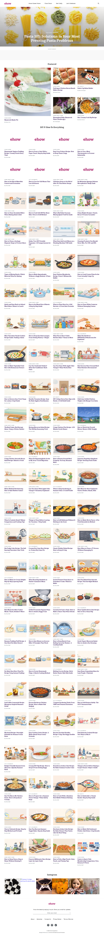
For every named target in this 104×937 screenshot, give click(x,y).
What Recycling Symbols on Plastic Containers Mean (38, 580)
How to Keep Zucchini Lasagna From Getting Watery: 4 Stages (39, 336)
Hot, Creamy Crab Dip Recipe (87, 117)
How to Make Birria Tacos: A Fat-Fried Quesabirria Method (89, 521)
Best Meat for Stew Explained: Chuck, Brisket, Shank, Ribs (88, 489)
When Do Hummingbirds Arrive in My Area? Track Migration (39, 459)
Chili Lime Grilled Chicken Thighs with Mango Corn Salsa (88, 400)
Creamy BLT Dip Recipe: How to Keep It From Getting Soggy (39, 767)
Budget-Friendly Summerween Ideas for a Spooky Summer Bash (14, 767)
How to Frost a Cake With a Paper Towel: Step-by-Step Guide (39, 152)
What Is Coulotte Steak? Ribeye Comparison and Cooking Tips (14, 521)
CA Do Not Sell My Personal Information (56, 932)
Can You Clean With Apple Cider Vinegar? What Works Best (63, 367)
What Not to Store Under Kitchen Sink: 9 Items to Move (63, 336)
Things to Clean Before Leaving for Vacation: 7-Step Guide (39, 521)
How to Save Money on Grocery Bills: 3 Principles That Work (39, 642)
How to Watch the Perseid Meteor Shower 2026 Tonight (87, 428)
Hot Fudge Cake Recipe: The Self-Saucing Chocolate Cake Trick (15, 549)
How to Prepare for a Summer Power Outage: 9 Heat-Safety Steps (39, 797)
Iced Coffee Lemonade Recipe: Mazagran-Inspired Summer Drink (14, 704)
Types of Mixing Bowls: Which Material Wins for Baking (14, 275)
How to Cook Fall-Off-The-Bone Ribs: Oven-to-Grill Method (39, 214)
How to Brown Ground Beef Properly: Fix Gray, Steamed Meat (62, 460)
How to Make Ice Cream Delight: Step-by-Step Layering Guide (15, 580)
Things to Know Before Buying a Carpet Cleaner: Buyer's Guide (88, 767)
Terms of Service (68, 919)
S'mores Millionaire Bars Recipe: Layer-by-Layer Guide (40, 860)
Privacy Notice (57, 919)
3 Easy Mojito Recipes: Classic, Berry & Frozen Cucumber (88, 214)
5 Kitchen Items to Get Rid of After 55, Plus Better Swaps (62, 182)
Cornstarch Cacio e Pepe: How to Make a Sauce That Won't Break (64, 610)
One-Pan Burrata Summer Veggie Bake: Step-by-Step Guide (39, 830)
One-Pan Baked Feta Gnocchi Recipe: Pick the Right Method (88, 580)
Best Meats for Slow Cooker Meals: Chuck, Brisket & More (14, 610)
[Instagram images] (12, 886)
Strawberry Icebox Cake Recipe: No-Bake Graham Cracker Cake (63, 767)
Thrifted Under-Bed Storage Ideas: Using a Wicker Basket (14, 428)
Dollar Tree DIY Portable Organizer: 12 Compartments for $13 (40, 243)
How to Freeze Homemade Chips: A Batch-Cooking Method (39, 672)
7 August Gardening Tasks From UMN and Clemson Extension (64, 703)
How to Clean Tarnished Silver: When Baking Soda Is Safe (14, 214)
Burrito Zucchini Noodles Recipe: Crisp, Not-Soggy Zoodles (64, 733)
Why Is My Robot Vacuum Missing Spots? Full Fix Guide (63, 214)
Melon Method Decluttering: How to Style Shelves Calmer (13, 489)
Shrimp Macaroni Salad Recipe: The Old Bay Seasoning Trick (39, 428)
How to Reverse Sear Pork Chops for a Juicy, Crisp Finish (15, 400)
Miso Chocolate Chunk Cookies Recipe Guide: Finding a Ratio (14, 336)
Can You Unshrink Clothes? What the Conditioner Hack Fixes (38, 367)
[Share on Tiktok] (56, 925)
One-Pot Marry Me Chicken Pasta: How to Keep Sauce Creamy (13, 797)
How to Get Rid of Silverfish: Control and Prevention (13, 182)
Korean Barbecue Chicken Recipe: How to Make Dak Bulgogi (37, 704)
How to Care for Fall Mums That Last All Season (39, 182)
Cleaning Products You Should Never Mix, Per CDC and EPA (88, 242)
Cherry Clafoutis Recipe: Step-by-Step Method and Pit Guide (15, 830)
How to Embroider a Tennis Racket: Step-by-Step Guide (87, 797)
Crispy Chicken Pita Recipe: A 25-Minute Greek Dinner (64, 428)
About (32, 919)
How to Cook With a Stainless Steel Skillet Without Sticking (63, 797)
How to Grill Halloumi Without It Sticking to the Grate (64, 521)
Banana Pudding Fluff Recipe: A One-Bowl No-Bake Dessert (15, 642)
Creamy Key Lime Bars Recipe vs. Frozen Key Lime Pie (39, 549)
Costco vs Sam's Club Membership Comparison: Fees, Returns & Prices (88, 861)
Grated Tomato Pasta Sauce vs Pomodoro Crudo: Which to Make (63, 581)
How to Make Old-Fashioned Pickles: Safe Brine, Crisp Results (89, 830)
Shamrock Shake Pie (11, 120)
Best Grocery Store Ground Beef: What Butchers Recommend (88, 367)
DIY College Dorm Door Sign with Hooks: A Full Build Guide (64, 400)
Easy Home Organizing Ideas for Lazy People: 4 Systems (88, 672)
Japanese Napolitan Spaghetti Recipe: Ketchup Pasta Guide (87, 459)
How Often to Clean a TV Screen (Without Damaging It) (88, 549)
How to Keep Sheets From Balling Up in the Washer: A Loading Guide (62, 643)
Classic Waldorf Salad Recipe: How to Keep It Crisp (63, 549)
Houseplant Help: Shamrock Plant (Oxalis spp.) (62, 118)
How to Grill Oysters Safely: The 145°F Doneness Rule (88, 703)
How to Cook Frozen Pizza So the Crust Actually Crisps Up (88, 275)
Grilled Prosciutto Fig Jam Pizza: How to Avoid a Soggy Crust (39, 610)
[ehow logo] (7, 3)
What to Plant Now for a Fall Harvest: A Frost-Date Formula (63, 305)
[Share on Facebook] (52, 925)
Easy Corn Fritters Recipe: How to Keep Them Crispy (63, 152)
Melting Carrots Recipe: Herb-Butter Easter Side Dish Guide (63, 672)
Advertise (39, 919)
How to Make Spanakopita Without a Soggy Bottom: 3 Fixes (39, 275)
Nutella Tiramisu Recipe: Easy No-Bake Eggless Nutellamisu (39, 400)
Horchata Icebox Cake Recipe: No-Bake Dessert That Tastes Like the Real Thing (63, 831)
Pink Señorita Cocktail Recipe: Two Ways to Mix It (88, 733)
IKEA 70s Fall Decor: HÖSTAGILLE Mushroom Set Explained (87, 337)
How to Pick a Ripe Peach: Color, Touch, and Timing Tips (64, 860)
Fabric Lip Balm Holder (85, 88)
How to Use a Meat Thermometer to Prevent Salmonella (86, 153)
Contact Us (48, 919)
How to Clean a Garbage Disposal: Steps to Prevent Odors (15, 242)
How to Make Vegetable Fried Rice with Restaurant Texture (14, 367)
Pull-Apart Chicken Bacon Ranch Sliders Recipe (64, 89)
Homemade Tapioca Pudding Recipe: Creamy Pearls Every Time (14, 153)
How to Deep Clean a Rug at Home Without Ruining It (13, 860)
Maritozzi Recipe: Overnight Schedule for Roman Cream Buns (13, 734)
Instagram (52, 875)
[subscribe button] (70, 913)
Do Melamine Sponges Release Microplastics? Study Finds (88, 182)
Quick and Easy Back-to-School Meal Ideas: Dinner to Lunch (14, 305)
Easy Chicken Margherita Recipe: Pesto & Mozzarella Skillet (62, 276)
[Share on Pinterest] (48, 925)
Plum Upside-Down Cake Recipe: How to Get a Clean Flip (88, 610)
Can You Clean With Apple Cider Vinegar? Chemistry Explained (39, 489)
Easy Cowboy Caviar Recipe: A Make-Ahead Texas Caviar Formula (39, 734)
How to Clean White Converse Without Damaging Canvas (87, 305)
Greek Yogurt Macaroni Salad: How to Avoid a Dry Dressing (88, 642)
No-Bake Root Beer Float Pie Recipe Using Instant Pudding (14, 672)
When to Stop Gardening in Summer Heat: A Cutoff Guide (63, 489)
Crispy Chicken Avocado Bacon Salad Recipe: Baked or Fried (14, 459)
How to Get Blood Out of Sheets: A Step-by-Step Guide (39, 305)
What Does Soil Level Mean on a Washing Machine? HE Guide (63, 242)
